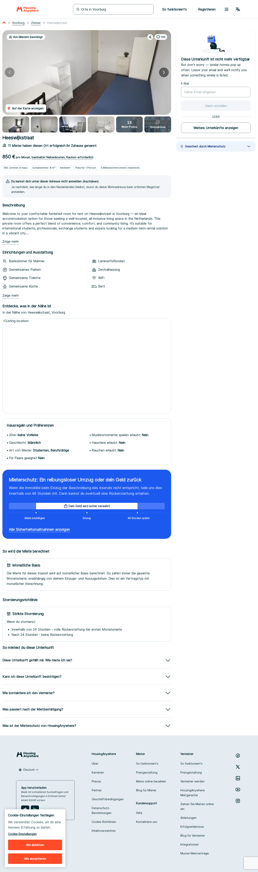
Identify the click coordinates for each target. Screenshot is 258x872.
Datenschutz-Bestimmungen (101, 810)
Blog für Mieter (146, 790)
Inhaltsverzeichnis (104, 830)
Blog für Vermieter (192, 835)
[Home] (27, 9)
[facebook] (238, 756)
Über (95, 763)
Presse (96, 781)
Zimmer (36, 22)
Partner (97, 790)
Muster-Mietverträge (194, 853)
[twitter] (238, 767)
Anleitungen (188, 817)
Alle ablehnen (35, 845)
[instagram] (238, 801)
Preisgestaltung (146, 772)
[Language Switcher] (238, 9)
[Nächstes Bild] (164, 72)
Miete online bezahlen (151, 781)
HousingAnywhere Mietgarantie (192, 792)
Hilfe (139, 813)
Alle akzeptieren (35, 858)
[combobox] (28, 769)
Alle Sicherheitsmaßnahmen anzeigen (39, 529)
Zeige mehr (10, 241)
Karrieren (98, 772)
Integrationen (189, 844)
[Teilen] (150, 37)
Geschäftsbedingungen (108, 799)
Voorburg (18, 22)
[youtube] (238, 789)
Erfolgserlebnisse (192, 826)
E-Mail (185, 83)
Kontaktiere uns (146, 821)
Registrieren (207, 9)
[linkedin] (238, 778)
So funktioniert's (147, 763)
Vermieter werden (192, 781)
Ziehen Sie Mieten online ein (197, 806)
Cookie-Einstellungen (22, 834)
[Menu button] (227, 9)
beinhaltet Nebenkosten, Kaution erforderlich (62, 157)
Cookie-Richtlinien (104, 821)
